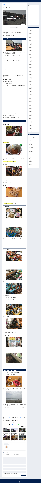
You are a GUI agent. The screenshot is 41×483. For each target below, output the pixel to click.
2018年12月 (30, 70)
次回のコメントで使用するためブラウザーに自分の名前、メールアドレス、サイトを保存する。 (14, 473)
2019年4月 (30, 64)
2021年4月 (30, 33)
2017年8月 (30, 87)
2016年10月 (30, 98)
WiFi (30, 140)
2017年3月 (30, 91)
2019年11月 (30, 54)
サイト (4, 470)
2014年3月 (30, 128)
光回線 (30, 158)
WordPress (30, 141)
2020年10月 (30, 40)
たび (25, 426)
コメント (4, 456)
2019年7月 (30, 60)
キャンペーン (31, 147)
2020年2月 (30, 50)
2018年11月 (30, 71)
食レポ (30, 167)
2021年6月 (30, 30)
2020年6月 (30, 44)
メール (4, 467)
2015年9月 (30, 108)
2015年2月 (30, 115)
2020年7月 (30, 43)
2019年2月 (30, 67)
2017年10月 (30, 84)
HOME (21, 480)
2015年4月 (30, 112)
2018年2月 (30, 81)
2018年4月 (30, 78)
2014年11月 (30, 118)
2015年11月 (30, 105)
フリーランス (31, 151)
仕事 (30, 157)
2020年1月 (30, 51)
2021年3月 (30, 34)
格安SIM (30, 164)
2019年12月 (30, 53)
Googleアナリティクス (32, 137)
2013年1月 (30, 131)
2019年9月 (30, 57)
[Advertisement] (33, 15)
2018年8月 (30, 74)
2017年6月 (30, 88)
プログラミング (31, 154)
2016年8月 (30, 101)
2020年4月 (30, 47)
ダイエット (30, 150)
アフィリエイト (31, 144)
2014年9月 (30, 121)
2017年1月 (30, 94)
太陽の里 (9, 417)
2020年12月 (30, 37)
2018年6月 (30, 77)
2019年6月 (30, 61)
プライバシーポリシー (20, 481)
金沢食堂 (21, 417)
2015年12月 (30, 104)
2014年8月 (30, 122)
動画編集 (30, 161)
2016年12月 (30, 95)
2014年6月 (30, 125)
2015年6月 (30, 111)
